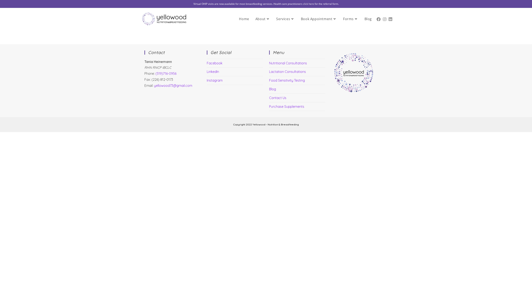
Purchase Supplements (286, 106)
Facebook (214, 63)
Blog (272, 89)
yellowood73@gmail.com (173, 85)
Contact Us (277, 98)
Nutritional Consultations (288, 63)
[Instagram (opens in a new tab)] (385, 18)
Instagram (215, 80)
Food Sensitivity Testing (287, 80)
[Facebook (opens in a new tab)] (379, 18)
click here (308, 4)
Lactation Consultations (287, 72)
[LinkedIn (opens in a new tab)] (390, 18)
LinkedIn (213, 72)
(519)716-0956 (165, 73)
